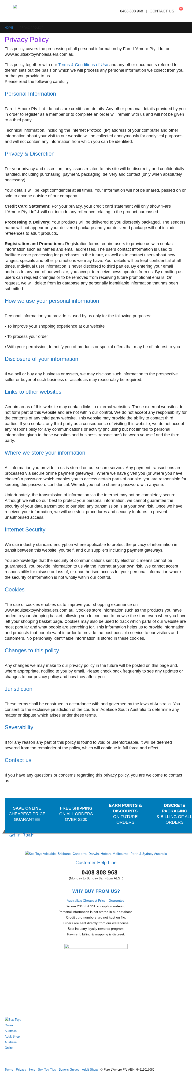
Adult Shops (90, 1069)
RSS (26, 1058)
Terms (9, 1069)
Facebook (8, 1058)
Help (32, 1069)
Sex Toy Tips (47, 1069)
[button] (9, 11)
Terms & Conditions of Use (83, 64)
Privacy (21, 1069)
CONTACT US (162, 11)
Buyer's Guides (69, 1069)
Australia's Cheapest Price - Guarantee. (96, 900)
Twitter (17, 1058)
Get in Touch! (21, 835)
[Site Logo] (27, 11)
